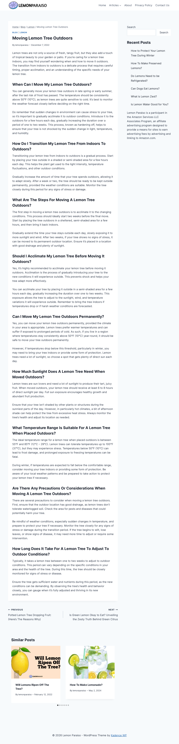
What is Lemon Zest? (144, 96)
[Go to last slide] (16, 674)
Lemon (23, 32)
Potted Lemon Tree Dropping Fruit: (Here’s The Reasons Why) (29, 614)
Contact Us (162, 5)
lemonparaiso (22, 45)
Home (102, 5)
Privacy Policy (143, 5)
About (128, 5)
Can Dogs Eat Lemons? (145, 88)
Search (131, 27)
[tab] (57, 705)
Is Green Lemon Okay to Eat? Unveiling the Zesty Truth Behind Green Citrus (93, 614)
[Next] (109, 674)
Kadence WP (119, 735)
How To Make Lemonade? (86, 684)
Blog (15, 32)
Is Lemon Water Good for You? (149, 104)
